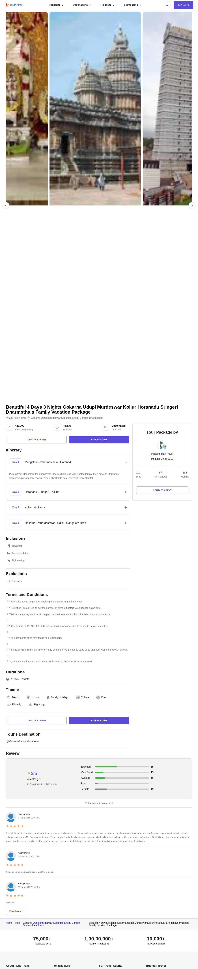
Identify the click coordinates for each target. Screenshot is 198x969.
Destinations (80, 5)
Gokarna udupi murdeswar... (25, 741)
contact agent (37, 439)
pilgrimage (39, 704)
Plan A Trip (183, 5)
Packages (54, 5)
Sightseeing (131, 5)
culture (85, 697)
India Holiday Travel (162, 454)
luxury (35, 697)
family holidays (60, 697)
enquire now (99, 439)
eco (103, 697)
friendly (16, 704)
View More (15, 911)
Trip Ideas (106, 5)
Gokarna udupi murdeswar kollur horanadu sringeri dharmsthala (67, 418)
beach (15, 697)
